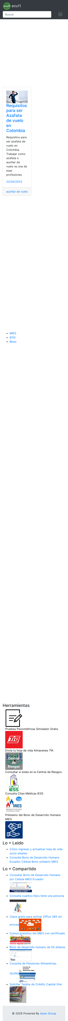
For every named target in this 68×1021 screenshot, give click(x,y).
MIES (13, 333)
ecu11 (16, 6)
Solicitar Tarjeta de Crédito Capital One (36, 984)
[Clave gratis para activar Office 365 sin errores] (30, 924)
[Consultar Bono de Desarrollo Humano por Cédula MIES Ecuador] (21, 887)
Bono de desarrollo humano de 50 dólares (37, 947)
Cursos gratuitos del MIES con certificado (37, 933)
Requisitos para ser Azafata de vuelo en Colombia (16, 118)
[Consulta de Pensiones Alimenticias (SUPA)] (27, 973)
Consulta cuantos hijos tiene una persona (37, 895)
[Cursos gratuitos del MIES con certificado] (21, 940)
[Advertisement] (34, 53)
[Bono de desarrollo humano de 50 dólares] (21, 955)
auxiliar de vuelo (17, 191)
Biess (13, 341)
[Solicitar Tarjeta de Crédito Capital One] (18, 994)
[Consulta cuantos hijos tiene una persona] (18, 906)
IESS (13, 337)
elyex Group (48, 1013)
